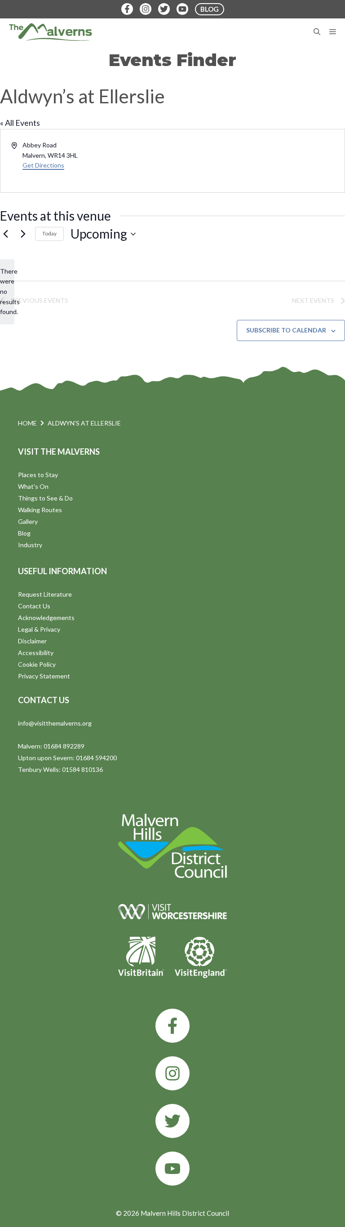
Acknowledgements (46, 617)
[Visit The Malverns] (50, 31)
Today (49, 233)
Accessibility (35, 652)
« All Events (20, 123)
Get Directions (43, 165)
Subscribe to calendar (286, 330)
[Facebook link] (172, 1026)
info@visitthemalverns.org (55, 723)
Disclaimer (32, 641)
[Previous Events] (5, 234)
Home (27, 423)
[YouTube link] (172, 1169)
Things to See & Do (45, 498)
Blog (24, 533)
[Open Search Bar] (317, 31)
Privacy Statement (44, 676)
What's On (33, 486)
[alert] (7, 291)
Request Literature (45, 594)
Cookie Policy (37, 664)
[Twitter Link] (164, 9)
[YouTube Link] (182, 9)
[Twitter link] (172, 1121)
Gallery (28, 521)
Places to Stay (38, 474)
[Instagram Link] (145, 9)
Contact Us (34, 606)
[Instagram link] (172, 1073)
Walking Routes (40, 510)
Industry (30, 545)
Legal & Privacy (39, 629)
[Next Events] (23, 234)
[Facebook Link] (127, 9)
